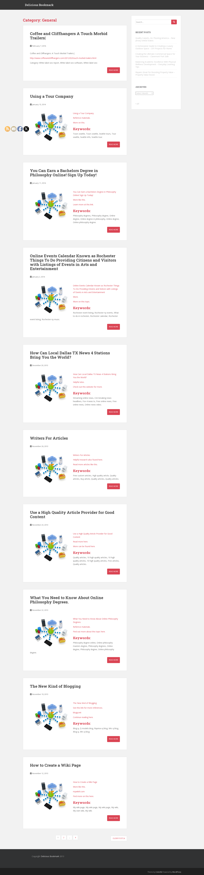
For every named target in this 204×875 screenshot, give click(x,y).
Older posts (118, 838)
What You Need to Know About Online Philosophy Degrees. (66, 600)
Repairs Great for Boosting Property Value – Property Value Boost (155, 73)
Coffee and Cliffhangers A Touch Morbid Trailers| (68, 35)
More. (75, 297)
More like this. (79, 199)
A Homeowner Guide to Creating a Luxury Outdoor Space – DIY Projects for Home (154, 47)
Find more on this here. (83, 796)
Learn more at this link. (83, 204)
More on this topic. (81, 301)
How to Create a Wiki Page (55, 765)
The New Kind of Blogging (55, 686)
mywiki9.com (79, 791)
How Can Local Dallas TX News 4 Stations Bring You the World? (70, 355)
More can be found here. (84, 546)
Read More (113, 70)
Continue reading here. (83, 717)
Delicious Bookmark (39, 5)
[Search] (174, 22)
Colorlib (159, 872)
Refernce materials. (81, 118)
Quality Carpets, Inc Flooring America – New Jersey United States (155, 39)
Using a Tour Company (51, 96)
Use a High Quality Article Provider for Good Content (72, 514)
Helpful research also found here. (88, 459)
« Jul (137, 103)
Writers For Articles (49, 438)
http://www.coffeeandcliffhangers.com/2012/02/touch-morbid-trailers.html (63, 58)
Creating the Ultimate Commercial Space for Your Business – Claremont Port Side (155, 55)
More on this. (79, 122)
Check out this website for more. (87, 386)
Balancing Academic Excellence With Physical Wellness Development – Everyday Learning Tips (155, 64)
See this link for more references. (88, 707)
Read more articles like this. (85, 464)
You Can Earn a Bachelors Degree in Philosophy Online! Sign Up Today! (64, 172)
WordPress (176, 872)
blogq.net (77, 712)
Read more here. (80, 541)
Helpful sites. (78, 382)
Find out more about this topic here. (89, 631)
